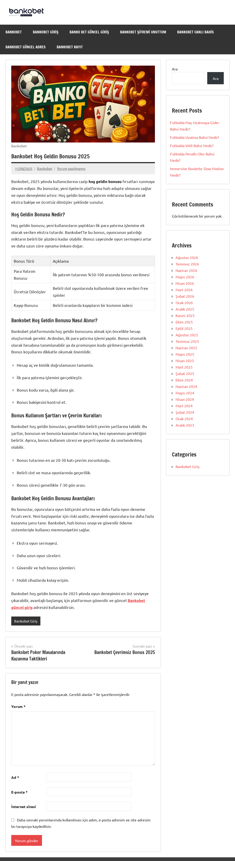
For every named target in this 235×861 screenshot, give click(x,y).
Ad (15, 777)
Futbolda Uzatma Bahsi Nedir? (194, 137)
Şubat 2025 (185, 373)
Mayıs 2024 (185, 392)
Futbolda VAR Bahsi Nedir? (191, 145)
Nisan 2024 (185, 399)
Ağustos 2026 (187, 257)
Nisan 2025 (185, 360)
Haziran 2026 (186, 270)
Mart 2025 (184, 367)
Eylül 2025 (184, 328)
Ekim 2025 (184, 322)
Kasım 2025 (185, 315)
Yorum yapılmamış (71, 168)
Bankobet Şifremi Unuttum (143, 32)
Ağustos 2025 (187, 334)
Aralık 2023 (185, 425)
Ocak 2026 (184, 302)
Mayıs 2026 (185, 276)
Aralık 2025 (185, 309)
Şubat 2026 (185, 296)
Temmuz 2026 (187, 264)
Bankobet (14, 32)
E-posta (19, 792)
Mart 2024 (184, 405)
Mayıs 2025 (185, 354)
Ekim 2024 (184, 380)
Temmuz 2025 (187, 341)
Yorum (18, 706)
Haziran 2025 (186, 347)
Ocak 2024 (184, 418)
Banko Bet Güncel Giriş (89, 32)
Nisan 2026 (185, 283)
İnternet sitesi (23, 806)
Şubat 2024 (185, 412)
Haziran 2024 (186, 386)
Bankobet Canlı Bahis (195, 32)
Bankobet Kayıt (70, 46)
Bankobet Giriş (46, 32)
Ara (175, 69)
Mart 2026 (184, 289)
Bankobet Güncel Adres (26, 46)
